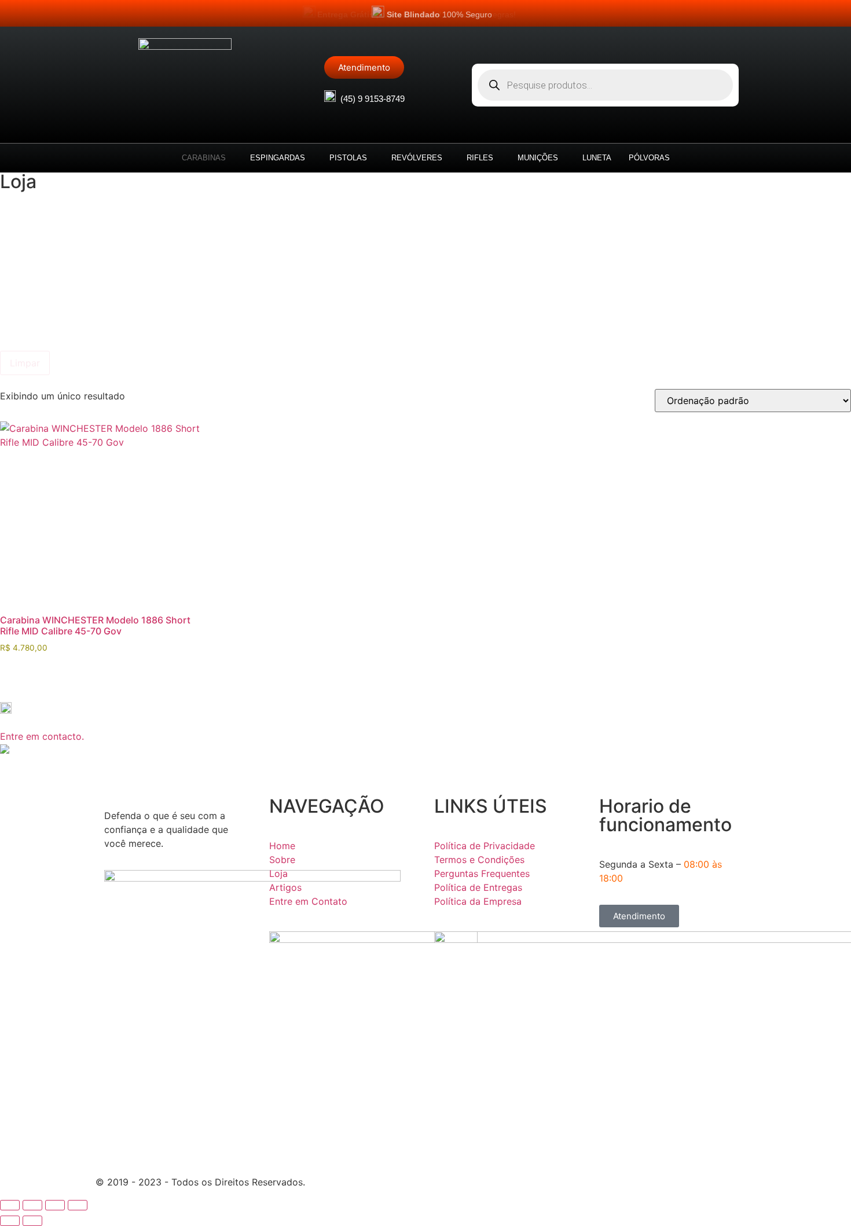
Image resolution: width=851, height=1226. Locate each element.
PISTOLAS (348, 157)
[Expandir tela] (32, 1205)
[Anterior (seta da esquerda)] (10, 1221)
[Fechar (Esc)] (77, 1205)
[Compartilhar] (55, 1205)
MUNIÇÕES (538, 157)
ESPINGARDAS (277, 157)
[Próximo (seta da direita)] (32, 1221)
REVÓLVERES (416, 157)
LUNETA (596, 157)
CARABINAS (204, 157)
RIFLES (480, 157)
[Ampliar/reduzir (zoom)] (10, 1205)
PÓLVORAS (649, 157)
